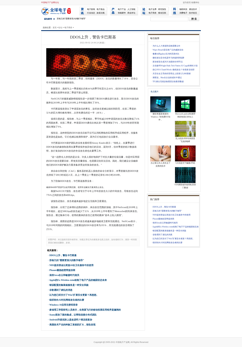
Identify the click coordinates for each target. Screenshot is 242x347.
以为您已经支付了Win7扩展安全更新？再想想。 (74, 295)
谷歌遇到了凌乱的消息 (60, 290)
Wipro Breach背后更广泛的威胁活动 (168, 50)
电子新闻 (91, 9)
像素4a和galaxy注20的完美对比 (166, 54)
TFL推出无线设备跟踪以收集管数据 (168, 81)
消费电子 (183, 13)
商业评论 (131, 13)
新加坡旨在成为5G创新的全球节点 (168, 62)
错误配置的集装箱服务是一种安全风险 (69, 285)
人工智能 (131, 9)
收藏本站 (195, 2)
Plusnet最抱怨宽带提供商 (62, 270)
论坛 (60, 27)
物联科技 (183, 9)
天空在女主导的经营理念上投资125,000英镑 (172, 73)
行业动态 (91, 13)
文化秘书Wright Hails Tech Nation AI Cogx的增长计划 (175, 66)
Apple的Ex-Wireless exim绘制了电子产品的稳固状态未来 (78, 280)
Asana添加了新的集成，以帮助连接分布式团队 (73, 315)
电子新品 (101, 9)
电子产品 (122, 9)
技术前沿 (193, 13)
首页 (55, 27)
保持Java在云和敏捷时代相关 (64, 275)
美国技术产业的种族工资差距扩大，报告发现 (72, 324)
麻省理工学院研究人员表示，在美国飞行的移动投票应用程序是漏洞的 (85, 310)
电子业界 (153, 9)
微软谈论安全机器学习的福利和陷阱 (168, 58)
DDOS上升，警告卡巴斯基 (63, 255)
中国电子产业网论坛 (50, 2)
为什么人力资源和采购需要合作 (166, 46)
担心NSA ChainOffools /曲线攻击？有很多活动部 (173, 69)
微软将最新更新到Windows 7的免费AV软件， (160, 117)
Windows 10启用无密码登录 (63, 305)
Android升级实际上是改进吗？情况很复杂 (70, 319)
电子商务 (153, 13)
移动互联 (162, 13)
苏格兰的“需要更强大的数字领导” (71, 18)
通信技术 (193, 9)
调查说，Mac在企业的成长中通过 (167, 77)
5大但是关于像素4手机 (185, 163)
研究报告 (162, 9)
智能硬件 (122, 13)
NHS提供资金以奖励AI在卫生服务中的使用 (71, 265)
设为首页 (187, 2)
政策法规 (101, 13)
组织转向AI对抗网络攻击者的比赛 (66, 300)
